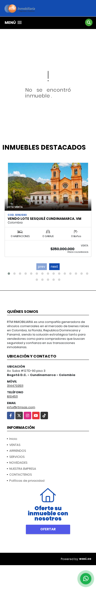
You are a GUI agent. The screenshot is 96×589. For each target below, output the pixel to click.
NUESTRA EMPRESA (22, 468)
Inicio (13, 439)
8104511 (12, 396)
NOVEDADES (18, 462)
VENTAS (15, 445)
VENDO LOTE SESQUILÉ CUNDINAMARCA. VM (44, 218)
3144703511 (15, 385)
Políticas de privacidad (27, 480)
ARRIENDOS (17, 450)
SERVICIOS (17, 457)
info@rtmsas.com (21, 407)
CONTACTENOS (20, 474)
